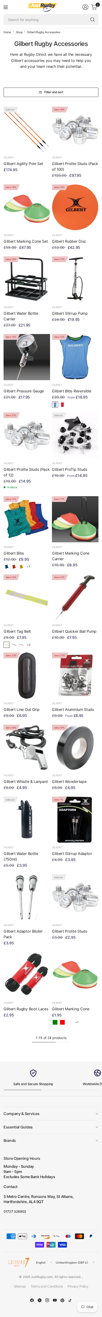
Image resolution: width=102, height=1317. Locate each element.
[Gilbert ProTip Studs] (75, 435)
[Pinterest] (62, 1300)
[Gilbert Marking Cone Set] (27, 207)
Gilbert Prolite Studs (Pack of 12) (27, 472)
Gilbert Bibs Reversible (71, 391)
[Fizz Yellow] (7, 645)
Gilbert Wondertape (69, 781)
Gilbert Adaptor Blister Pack (23, 934)
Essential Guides (18, 1127)
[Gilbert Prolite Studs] (75, 897)
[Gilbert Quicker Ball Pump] (75, 597)
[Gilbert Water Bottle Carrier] (27, 279)
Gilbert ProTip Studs (69, 469)
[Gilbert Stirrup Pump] (75, 279)
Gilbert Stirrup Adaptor (72, 853)
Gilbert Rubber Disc (69, 241)
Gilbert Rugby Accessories (43, 32)
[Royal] (7, 567)
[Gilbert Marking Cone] (75, 975)
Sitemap (20, 1286)
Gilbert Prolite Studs (69, 931)
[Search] (92, 19)
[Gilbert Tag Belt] (27, 597)
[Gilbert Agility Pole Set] (27, 130)
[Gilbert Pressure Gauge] (27, 357)
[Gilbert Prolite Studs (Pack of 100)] (75, 130)
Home (7, 32)
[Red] (14, 567)
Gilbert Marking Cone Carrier (70, 556)
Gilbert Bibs (14, 553)
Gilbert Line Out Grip (21, 709)
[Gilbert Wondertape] (75, 748)
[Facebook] (32, 1300)
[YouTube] (55, 1300)
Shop (19, 32)
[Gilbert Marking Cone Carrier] (75, 519)
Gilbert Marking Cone (70, 1009)
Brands (10, 1140)
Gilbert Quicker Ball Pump (74, 631)
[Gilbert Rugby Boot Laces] (27, 975)
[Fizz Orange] (21, 645)
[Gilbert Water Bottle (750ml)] (27, 820)
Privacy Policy (78, 1286)
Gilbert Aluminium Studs (73, 709)
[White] (70, 1022)
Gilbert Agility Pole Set (23, 163)
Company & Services (21, 1113)
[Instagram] (47, 1300)
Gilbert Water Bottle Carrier (21, 316)
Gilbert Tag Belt (17, 631)
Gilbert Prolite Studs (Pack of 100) (75, 166)
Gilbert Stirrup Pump (70, 313)
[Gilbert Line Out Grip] (27, 675)
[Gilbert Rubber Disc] (75, 207)
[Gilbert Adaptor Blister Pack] (27, 897)
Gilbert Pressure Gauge (24, 391)
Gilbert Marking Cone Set (26, 241)
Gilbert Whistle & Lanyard (26, 781)
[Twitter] (39, 1300)
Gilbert (9, 157)
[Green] (55, 1022)
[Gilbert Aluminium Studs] (75, 675)
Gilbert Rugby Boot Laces (26, 1009)
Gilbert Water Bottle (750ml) (21, 856)
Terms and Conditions (47, 1286)
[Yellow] (21, 567)
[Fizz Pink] (14, 645)
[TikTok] (70, 1300)
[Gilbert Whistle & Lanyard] (27, 748)
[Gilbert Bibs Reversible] (75, 357)
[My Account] (85, 7)
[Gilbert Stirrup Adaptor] (75, 820)
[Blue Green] (55, 405)
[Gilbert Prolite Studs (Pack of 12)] (27, 435)
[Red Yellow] (62, 405)
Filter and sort (53, 92)
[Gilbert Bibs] (27, 519)
